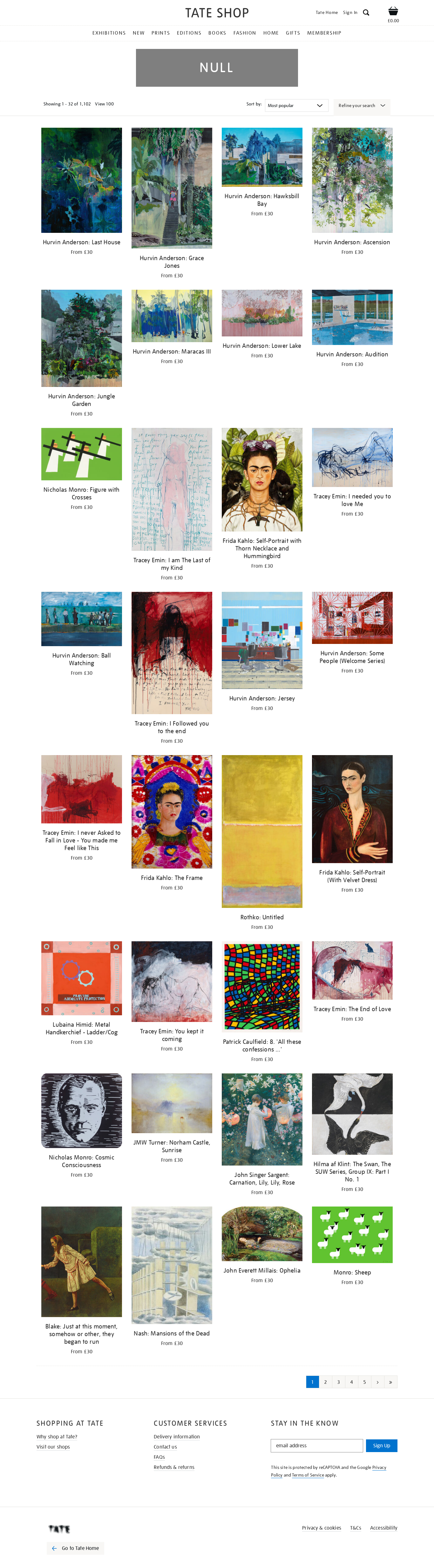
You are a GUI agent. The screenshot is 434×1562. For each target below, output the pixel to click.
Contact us (165, 1447)
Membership (324, 33)
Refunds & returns (174, 1467)
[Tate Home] (87, 1529)
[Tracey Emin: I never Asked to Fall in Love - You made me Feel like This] (81, 790)
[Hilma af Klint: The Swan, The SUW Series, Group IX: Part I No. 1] (352, 1115)
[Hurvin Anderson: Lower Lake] (262, 314)
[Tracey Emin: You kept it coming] (172, 982)
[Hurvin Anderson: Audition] (352, 318)
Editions (189, 33)
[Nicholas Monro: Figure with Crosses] (81, 455)
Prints (161, 33)
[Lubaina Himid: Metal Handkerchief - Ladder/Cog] (81, 979)
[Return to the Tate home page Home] (217, 14)
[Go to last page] (390, 1382)
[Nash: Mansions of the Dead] (172, 1266)
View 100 (104, 104)
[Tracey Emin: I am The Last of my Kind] (172, 490)
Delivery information (177, 1437)
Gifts (293, 33)
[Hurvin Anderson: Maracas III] (172, 317)
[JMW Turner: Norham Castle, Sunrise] (172, 1104)
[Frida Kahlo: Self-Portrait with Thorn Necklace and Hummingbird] (262, 481)
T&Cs (355, 1528)
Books (217, 33)
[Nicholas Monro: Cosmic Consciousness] (81, 1111)
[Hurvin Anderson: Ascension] (352, 181)
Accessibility (383, 1528)
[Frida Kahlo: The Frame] (172, 813)
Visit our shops (53, 1447)
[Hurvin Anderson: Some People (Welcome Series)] (352, 619)
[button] (366, 13)
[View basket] (393, 12)
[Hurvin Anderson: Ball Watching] (81, 620)
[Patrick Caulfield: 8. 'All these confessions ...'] (262, 988)
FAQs (159, 1457)
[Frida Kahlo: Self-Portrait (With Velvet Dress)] (352, 810)
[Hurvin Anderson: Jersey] (262, 641)
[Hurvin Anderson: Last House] (81, 181)
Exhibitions (109, 33)
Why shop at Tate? (57, 1437)
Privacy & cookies (321, 1528)
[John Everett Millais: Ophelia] (262, 1235)
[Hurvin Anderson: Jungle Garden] (81, 339)
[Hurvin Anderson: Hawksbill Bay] (262, 158)
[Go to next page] (377, 1382)
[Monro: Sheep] (352, 1236)
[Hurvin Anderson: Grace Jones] (172, 189)
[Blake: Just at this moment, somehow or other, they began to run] (81, 1263)
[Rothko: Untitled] (262, 832)
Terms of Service (308, 1475)
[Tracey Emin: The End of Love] (352, 971)
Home (271, 33)
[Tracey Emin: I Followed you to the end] (172, 654)
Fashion (245, 33)
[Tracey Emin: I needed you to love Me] (352, 458)
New (139, 33)
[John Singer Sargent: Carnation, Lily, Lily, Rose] (262, 1120)
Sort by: (254, 104)
